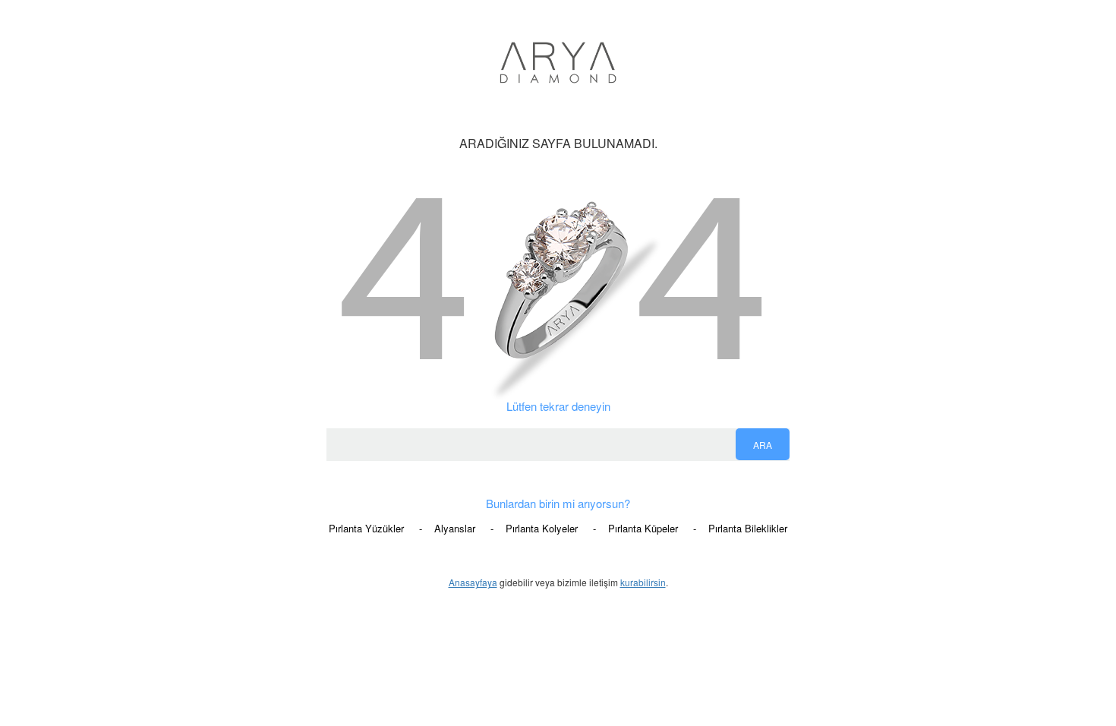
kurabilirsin (643, 582)
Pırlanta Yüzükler (366, 528)
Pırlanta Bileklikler (747, 528)
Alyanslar (454, 528)
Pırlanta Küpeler (643, 528)
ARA (762, 444)
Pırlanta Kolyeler (542, 528)
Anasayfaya (473, 582)
